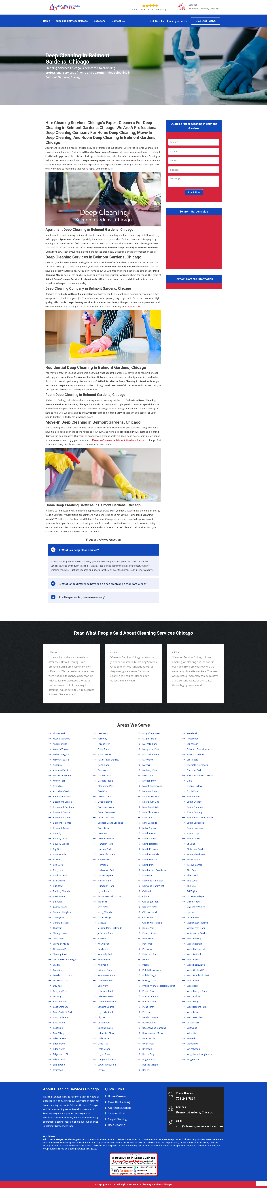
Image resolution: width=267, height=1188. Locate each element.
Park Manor (148, 938)
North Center (149, 838)
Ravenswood (149, 1022)
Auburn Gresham (62, 775)
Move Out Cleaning (119, 1102)
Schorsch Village (195, 754)
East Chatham (60, 1006)
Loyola (101, 1069)
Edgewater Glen (61, 1054)
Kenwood (103, 964)
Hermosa (103, 864)
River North (148, 1038)
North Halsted (150, 843)
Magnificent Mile (151, 733)
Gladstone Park (106, 785)
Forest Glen (104, 743)
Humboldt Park (106, 885)
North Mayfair (149, 859)
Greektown (104, 827)
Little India (103, 1038)
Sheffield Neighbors (197, 764)
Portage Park (149, 980)
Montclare (147, 775)
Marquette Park (150, 749)
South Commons (195, 806)
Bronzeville (59, 880)
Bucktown (58, 885)
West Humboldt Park (198, 975)
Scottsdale (192, 759)
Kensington (104, 959)
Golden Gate (104, 796)
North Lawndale (150, 854)
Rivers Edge (148, 1054)
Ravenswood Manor (153, 1033)
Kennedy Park (105, 954)
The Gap (191, 870)
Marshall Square (150, 754)
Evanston (58, 1069)
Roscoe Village (150, 1064)
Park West (147, 943)
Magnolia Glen (149, 738)
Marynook (147, 759)
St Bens (191, 843)
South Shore (193, 838)
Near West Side (150, 806)
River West (148, 1043)
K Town (102, 938)
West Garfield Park (197, 969)
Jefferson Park (105, 933)
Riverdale (147, 1048)
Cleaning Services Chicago (72, 20)
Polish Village (149, 975)
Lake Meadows (106, 980)
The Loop (192, 880)
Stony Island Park (196, 854)
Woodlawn (192, 1043)
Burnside (57, 901)
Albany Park (59, 733)
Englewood (59, 1064)
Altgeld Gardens (61, 738)
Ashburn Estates (62, 770)
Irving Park (103, 906)
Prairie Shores (149, 991)
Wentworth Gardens (198, 933)
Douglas (57, 985)
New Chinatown (150, 812)
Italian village (104, 917)
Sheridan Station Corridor (200, 775)
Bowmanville (59, 854)
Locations (100, 20)
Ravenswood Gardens (154, 1027)
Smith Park (192, 791)
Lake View (103, 985)
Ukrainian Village (195, 896)
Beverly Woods (61, 843)
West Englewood (196, 964)
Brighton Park (60, 875)
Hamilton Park (105, 843)
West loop (192, 985)
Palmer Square (150, 933)
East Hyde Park (61, 1017)
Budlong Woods (61, 891)
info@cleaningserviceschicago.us (200, 1126)
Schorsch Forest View (198, 749)
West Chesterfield (196, 948)
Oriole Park (148, 927)
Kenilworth (103, 948)
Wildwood (192, 1027)
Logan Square (105, 1054)
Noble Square (149, 827)
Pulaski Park (148, 1006)
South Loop (193, 833)
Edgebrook (59, 1043)
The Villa (191, 885)
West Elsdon (193, 959)
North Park (148, 864)
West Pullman (194, 996)
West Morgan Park (197, 991)
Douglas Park (60, 991)
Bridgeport (59, 870)
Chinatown (58, 938)
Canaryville (58, 917)
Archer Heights (61, 754)
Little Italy (103, 1043)
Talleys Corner (194, 864)
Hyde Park (103, 891)
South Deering (194, 812)
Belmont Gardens (62, 817)
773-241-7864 (205, 21)
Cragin (56, 964)
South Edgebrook (196, 822)
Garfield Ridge (105, 780)
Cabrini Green (60, 906)
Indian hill (102, 901)
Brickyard (58, 864)
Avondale (58, 785)
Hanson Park (104, 849)
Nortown (147, 875)
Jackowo (102, 922)
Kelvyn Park (104, 943)
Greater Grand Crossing (110, 822)
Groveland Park (106, 838)
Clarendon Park (61, 948)
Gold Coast (103, 791)
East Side (58, 1027)
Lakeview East (105, 991)
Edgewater (59, 1048)
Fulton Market (105, 754)
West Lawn (193, 980)
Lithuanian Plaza (106, 1033)
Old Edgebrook (150, 901)
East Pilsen (59, 1022)
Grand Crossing (106, 817)
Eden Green (59, 1038)
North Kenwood (150, 849)
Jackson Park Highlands (110, 927)
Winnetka (192, 1038)
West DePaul (194, 954)
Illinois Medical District (109, 896)
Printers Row (149, 1001)
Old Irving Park (150, 906)
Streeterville (193, 859)
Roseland (192, 733)
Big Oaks (57, 849)
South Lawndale (195, 827)
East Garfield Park (62, 1012)
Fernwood (103, 733)
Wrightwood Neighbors (199, 1054)
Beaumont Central (62, 801)
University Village (196, 906)
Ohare (145, 896)
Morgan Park (149, 780)
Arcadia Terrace (61, 749)
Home (46, 20)
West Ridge (193, 1001)
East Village (59, 1033)
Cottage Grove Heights (65, 959)
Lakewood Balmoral (108, 1001)
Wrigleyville (193, 1059)
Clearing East (60, 954)
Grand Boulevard (107, 812)
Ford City (102, 738)
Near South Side (150, 801)
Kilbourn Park (105, 969)
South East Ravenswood (200, 817)
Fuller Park (103, 749)
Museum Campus (151, 791)
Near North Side (150, 796)
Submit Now (194, 192)
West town (193, 1012)
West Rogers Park (196, 1006)
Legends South (106, 1012)
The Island (192, 875)
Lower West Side (107, 1064)
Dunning (57, 996)
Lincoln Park (104, 1022)
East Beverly (60, 1001)
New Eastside (149, 822)
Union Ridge (193, 901)
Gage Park (103, 764)
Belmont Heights (62, 822)
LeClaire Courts (106, 1006)
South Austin (193, 796)
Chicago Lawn (60, 933)
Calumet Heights (62, 912)
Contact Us (118, 20)
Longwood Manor (107, 1059)
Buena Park (59, 896)
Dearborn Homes (62, 975)
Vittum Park (193, 917)
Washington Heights (197, 922)
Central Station (61, 922)
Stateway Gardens (197, 849)
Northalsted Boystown (154, 870)
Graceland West (106, 806)
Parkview (147, 948)
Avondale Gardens (62, 791)
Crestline (57, 969)
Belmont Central (61, 812)
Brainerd (57, 859)
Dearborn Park (61, 980)
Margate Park (149, 743)
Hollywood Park (106, 870)
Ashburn (57, 764)
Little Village (104, 1048)
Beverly (57, 833)
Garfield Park (105, 775)
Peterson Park (150, 954)
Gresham (102, 833)
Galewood (103, 770)
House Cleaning (117, 1096)
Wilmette (192, 1033)
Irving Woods (105, 912)
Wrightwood (193, 1048)
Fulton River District (108, 759)
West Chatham (194, 943)
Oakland (146, 891)
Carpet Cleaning (117, 1119)
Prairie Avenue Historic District (158, 985)
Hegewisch (104, 859)
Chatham (57, 927)
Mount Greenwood (152, 785)
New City (147, 817)
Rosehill (146, 1069)
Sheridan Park (194, 770)
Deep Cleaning (116, 1125)
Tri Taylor (192, 891)
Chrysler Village (61, 943)
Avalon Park (59, 780)
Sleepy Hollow (194, 785)
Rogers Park (149, 1059)
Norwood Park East (152, 880)
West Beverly (194, 938)
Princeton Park (150, 996)
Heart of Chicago (107, 854)
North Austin (149, 833)
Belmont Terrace (62, 827)
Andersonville (60, 743)
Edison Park (59, 1059)
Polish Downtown (151, 969)
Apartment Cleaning (119, 1107)
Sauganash (192, 743)
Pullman (146, 1012)
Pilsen (145, 964)
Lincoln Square (105, 1027)
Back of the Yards (62, 796)
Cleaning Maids (117, 1113)
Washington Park (196, 927)
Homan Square (105, 875)
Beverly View (60, 838)
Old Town (147, 917)
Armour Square (61, 759)
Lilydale (102, 1017)
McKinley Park (149, 770)
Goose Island (105, 801)
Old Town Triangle (152, 922)
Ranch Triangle (150, 1017)
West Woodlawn (195, 1017)
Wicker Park (193, 1022)
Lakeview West (106, 996)
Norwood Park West (153, 885)
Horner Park (104, 880)
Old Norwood (149, 912)
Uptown (191, 912)
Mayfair (146, 764)
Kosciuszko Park (106, 975)
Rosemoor (192, 738)
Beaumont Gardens (63, 806)
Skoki (189, 780)
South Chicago (194, 801)
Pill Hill (145, 959)
